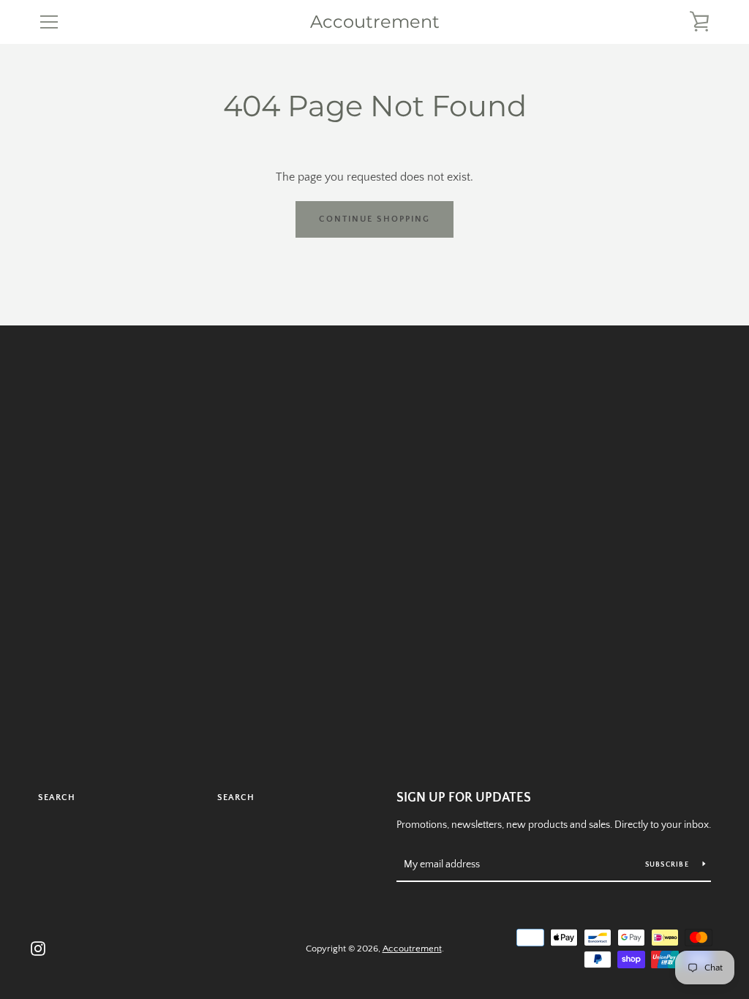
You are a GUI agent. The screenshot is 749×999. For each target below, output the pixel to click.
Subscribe (668, 865)
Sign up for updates (463, 798)
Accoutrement (375, 22)
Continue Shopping (374, 219)
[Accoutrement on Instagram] (38, 947)
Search (56, 797)
